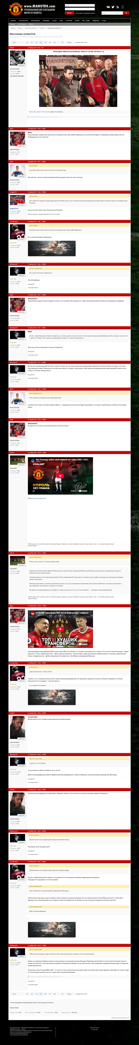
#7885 (44, 264)
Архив (77, 20)
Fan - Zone (86, 20)
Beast (11, 128)
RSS (117, 7)
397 (50, 42)
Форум (31, 24)
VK (108, 7)
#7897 (44, 789)
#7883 (44, 192)
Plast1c (12, 47)
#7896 (44, 754)
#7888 (44, 362)
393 (32, 42)
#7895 (44, 713)
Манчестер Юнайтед (31, 28)
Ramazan (74, 1012)
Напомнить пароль (89, 13)
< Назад (14, 42)
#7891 (44, 452)
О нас (104, 20)
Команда (46, 20)
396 (45, 42)
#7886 (44, 295)
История (69, 20)
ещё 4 (48, 111)
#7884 (44, 221)
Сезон (54, 20)
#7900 (44, 945)
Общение (96, 20)
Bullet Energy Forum (124, 1017)
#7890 (44, 419)
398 (54, 42)
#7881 (44, 128)
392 (27, 42)
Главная (13, 20)
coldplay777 (39, 111)
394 (36, 42)
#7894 (44, 663)
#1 (42, 47)
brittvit (12, 452)
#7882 (43, 161)
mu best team (14, 221)
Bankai (45, 116)
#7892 (44, 553)
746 (62, 42)
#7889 (44, 389)
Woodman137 (32, 111)
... (23, 42)
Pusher (44, 111)
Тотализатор (23, 20)
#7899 (44, 861)
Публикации (35, 20)
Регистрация (79, 13)
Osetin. (17, 1008)
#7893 (44, 605)
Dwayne (31, 685)
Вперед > (69, 42)
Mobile (122, 7)
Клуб (61, 20)
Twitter (113, 7)
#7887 (43, 327)
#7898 (44, 831)
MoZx (11, 161)
